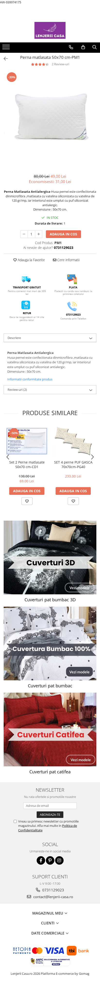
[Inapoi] (3, 58)
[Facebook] (41, 860)
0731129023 (52, 890)
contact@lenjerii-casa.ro (52, 896)
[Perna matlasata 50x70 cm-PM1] (50, 118)
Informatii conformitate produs (29, 379)
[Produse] (6, 48)
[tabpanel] (50, 118)
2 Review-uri (60, 64)
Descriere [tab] (14, 338)
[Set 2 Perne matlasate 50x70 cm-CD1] (27, 441)
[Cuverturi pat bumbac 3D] (50, 557)
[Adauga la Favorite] (27, 501)
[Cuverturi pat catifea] (50, 729)
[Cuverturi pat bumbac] (50, 643)
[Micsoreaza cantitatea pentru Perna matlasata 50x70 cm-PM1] (24, 234)
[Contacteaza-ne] (71, 47)
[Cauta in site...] (94, 47)
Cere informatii (68, 260)
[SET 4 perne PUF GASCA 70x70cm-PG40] (73, 441)
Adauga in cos (63, 234)
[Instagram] (59, 860)
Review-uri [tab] (17, 389)
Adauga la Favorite (31, 260)
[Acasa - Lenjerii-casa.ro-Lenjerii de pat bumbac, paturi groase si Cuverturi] (50, 30)
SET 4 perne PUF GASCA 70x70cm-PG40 (73, 464)
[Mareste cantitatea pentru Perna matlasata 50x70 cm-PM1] (38, 234)
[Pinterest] (50, 860)
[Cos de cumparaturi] (83, 47)
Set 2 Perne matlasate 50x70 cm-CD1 (27, 464)
